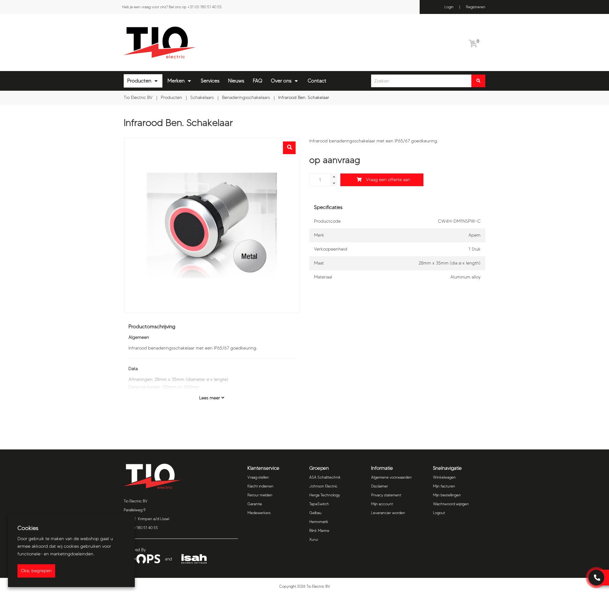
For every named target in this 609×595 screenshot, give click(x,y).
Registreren (475, 6)
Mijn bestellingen (447, 495)
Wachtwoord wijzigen (451, 503)
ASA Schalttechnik (325, 477)
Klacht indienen (260, 486)
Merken (176, 81)
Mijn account (382, 503)
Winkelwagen (444, 477)
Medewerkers (259, 512)
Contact (317, 81)
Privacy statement (386, 495)
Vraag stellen (258, 477)
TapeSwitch (319, 503)
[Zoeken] (478, 81)
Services (210, 81)
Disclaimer (379, 486)
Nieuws (236, 81)
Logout (439, 512)
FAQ (257, 81)
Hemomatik (318, 521)
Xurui (313, 539)
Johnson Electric (323, 486)
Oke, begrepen (36, 570)
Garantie (254, 503)
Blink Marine (319, 530)
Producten (139, 81)
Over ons (281, 81)
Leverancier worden (388, 512)
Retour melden (259, 495)
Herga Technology (324, 495)
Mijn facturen (444, 486)
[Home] (212, 42)
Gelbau (315, 512)
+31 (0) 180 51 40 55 (204, 6)
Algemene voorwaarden (391, 477)
